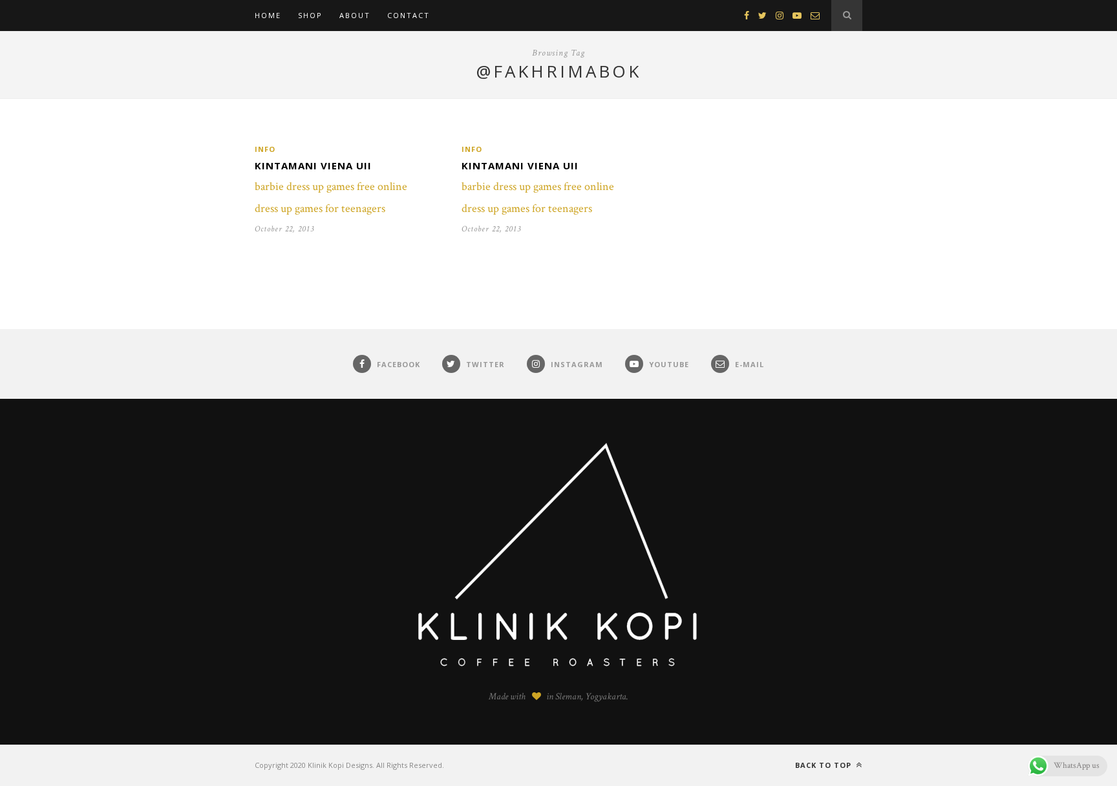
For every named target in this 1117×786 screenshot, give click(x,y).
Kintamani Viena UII (313, 165)
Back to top (824, 765)
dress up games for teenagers (320, 208)
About (354, 15)
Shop (310, 15)
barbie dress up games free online (331, 186)
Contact (408, 15)
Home (268, 15)
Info (265, 149)
